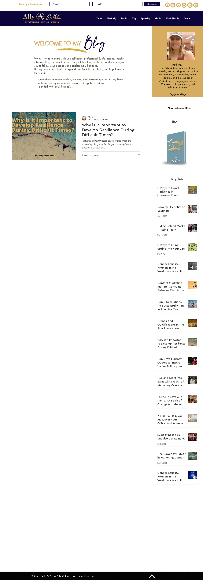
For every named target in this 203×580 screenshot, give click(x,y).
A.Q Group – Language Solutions (177, 81)
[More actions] (140, 118)
